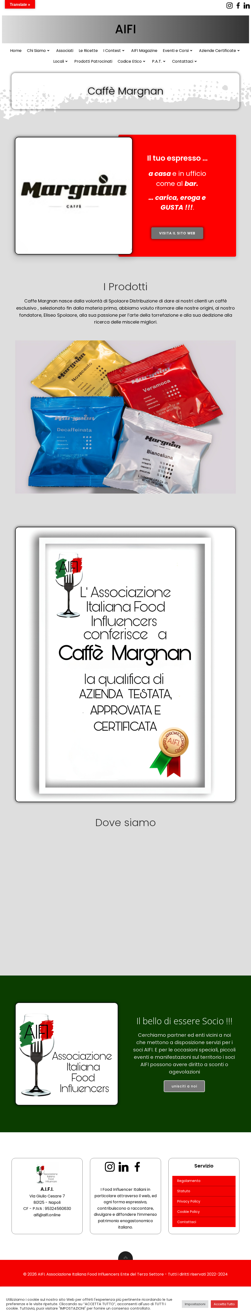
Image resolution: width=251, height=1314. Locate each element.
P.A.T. (157, 61)
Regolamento (189, 1180)
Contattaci (182, 61)
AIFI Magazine (144, 50)
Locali (58, 61)
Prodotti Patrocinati (93, 61)
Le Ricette (88, 50)
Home (16, 50)
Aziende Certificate (217, 50)
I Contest (112, 50)
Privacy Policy (188, 1201)
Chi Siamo (36, 50)
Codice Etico (130, 61)
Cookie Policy (188, 1211)
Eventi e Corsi (176, 50)
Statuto (183, 1191)
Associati (64, 50)
